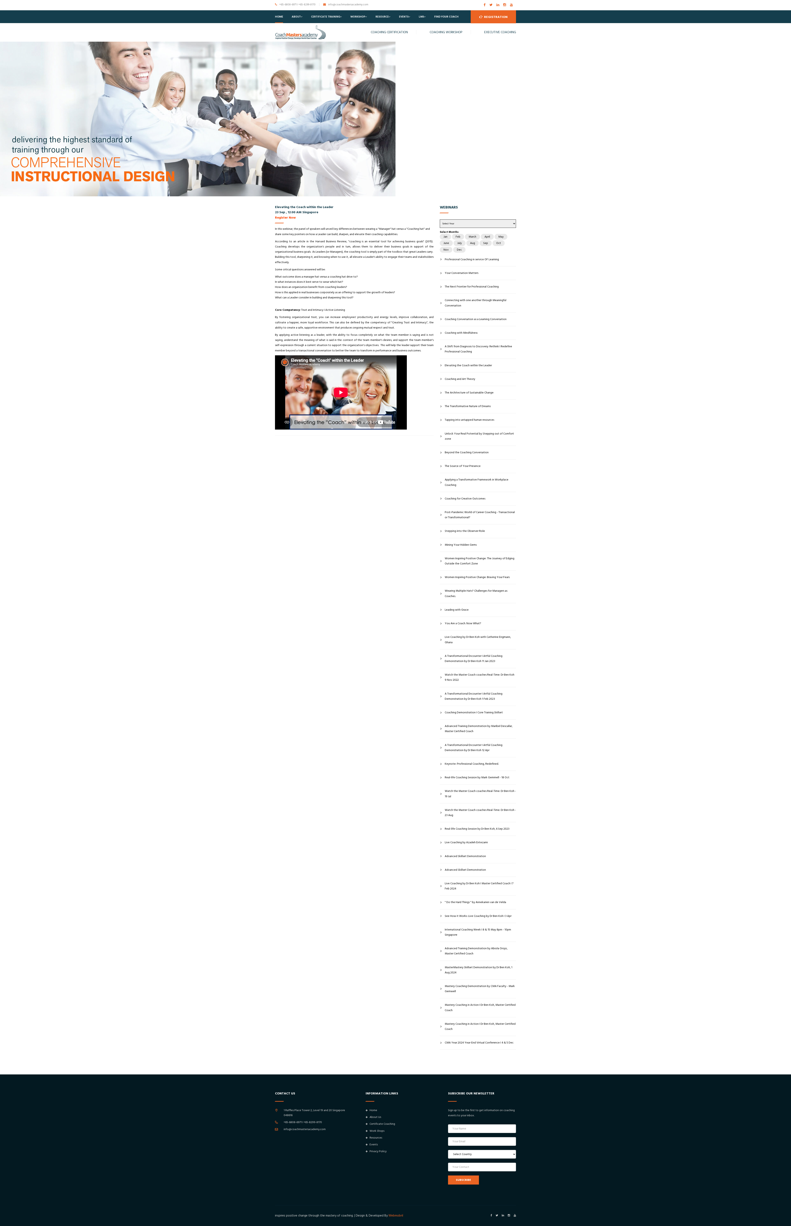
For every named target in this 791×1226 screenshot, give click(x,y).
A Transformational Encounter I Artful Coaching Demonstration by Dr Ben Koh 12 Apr (473, 747)
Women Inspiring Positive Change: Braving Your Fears (477, 577)
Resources (376, 1138)
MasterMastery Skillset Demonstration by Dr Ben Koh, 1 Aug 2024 (478, 970)
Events (403, 17)
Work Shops (377, 1131)
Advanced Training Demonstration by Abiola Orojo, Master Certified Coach (476, 951)
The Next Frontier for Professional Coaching (472, 287)
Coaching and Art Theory (460, 379)
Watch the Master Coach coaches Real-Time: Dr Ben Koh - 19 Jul (480, 793)
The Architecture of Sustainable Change (469, 393)
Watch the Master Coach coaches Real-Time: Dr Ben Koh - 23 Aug (480, 812)
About (296, 17)
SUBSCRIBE (463, 1180)
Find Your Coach (446, 17)
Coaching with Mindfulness (461, 333)
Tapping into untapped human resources (469, 420)
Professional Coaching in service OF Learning (472, 259)
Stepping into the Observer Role (465, 531)
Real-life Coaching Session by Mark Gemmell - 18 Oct (477, 777)
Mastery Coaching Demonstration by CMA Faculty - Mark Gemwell (480, 988)
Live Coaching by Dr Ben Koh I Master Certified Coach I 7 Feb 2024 (479, 886)
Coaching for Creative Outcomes (465, 499)
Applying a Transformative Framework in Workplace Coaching (476, 482)
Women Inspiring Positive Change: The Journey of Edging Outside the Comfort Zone (479, 561)
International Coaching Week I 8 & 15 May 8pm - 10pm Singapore (478, 932)
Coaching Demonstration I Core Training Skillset (474, 712)
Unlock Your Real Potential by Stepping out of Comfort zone (479, 436)
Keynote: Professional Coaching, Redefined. (472, 764)
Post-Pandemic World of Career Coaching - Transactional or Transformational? (480, 514)
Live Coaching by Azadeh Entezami (466, 842)
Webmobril (395, 1215)
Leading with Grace (457, 610)
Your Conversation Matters (461, 273)
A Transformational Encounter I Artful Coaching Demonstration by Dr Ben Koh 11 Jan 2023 (473, 658)
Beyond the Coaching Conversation (467, 452)
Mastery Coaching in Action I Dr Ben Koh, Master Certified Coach (480, 1007)
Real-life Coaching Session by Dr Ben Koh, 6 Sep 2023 (477, 829)
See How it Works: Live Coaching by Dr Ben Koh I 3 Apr (478, 916)
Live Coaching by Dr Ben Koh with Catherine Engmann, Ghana (478, 639)
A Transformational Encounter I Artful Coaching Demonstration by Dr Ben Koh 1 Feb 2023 (473, 696)
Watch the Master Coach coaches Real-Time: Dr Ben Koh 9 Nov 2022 (479, 677)
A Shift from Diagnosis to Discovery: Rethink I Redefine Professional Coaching (478, 349)
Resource (382, 17)
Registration (495, 17)
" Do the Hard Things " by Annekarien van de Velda (475, 902)
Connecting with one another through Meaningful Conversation (475, 302)
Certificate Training (325, 17)
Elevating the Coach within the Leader (468, 365)
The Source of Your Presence (463, 466)
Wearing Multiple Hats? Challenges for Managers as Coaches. (476, 593)
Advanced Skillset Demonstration (465, 856)
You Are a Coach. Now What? (463, 623)
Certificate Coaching (382, 1124)
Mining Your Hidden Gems (461, 545)
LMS (421, 17)
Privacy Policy (378, 1151)
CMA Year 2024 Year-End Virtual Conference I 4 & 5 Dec (479, 1043)
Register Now (285, 217)
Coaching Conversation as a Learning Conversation (476, 319)
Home (279, 17)
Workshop (357, 17)
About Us (375, 1117)
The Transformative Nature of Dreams (468, 406)
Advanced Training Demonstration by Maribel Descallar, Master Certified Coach (479, 728)
